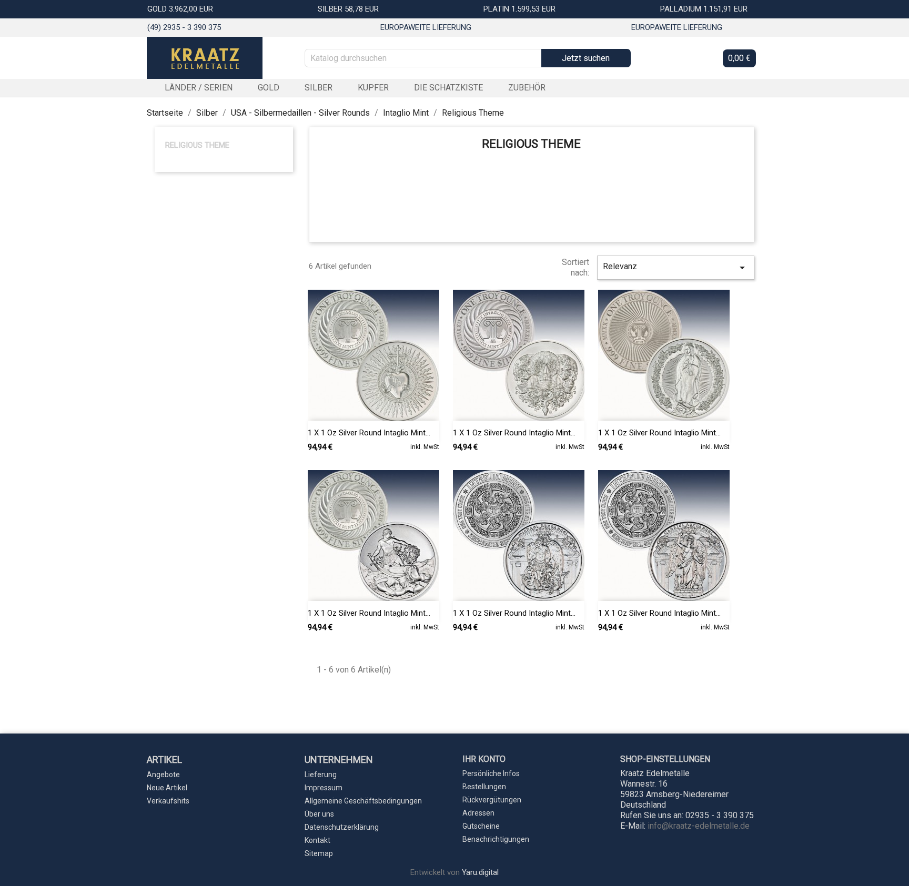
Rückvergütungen (491, 800)
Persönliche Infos (491, 773)
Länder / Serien (199, 88)
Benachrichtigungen (495, 839)
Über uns (319, 814)
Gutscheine (481, 826)
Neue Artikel (167, 787)
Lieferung (321, 774)
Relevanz (676, 267)
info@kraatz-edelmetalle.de (699, 826)
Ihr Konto (484, 759)
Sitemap (319, 853)
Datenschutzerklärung (342, 827)
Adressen (478, 813)
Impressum (323, 787)
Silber (318, 88)
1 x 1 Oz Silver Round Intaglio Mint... (369, 432)
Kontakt (317, 840)
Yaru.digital (480, 872)
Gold (268, 88)
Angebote (163, 774)
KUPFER (373, 88)
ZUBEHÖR (527, 88)
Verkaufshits (168, 801)
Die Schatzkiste (448, 88)
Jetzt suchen (586, 58)
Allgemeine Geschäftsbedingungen (363, 801)
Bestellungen (484, 786)
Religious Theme (197, 145)
